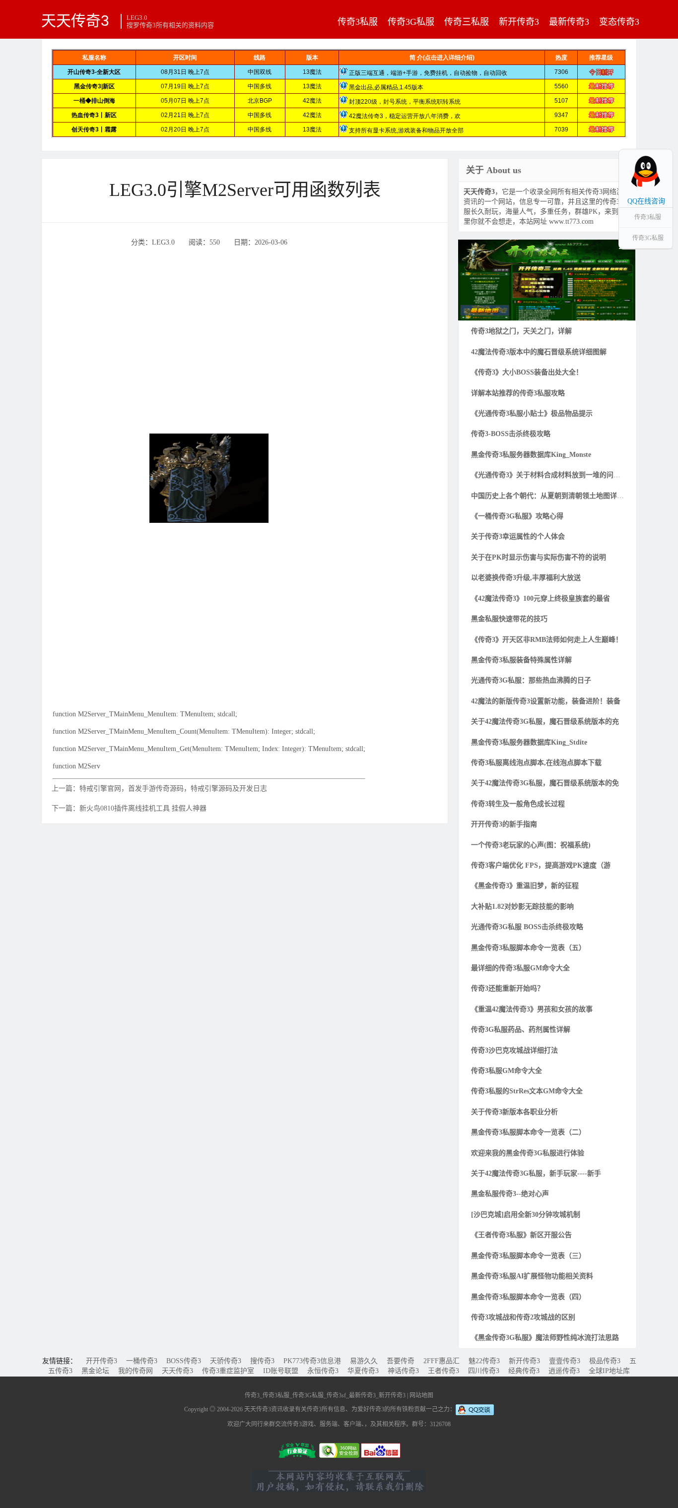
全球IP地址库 (609, 1371)
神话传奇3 (403, 1371)
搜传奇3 (262, 1361)
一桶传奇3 (141, 1361)
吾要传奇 (400, 1361)
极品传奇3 (604, 1361)
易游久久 (364, 1361)
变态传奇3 (619, 22)
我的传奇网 (135, 1371)
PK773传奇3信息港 (312, 1361)
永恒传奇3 (323, 1371)
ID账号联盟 (280, 1371)
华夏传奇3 (363, 1371)
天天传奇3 (75, 20)
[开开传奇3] (546, 279)
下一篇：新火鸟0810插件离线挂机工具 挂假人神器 (129, 808)
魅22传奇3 (484, 1361)
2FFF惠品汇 (441, 1361)
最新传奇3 (569, 22)
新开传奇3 (519, 22)
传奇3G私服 (411, 22)
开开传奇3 (101, 1361)
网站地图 (421, 1395)
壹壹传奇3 (564, 1361)
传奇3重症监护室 (228, 1371)
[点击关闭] (662, 149)
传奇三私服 (466, 22)
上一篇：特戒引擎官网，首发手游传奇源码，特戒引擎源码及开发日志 (159, 788)
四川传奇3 (483, 1371)
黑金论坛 (95, 1371)
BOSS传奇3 (183, 1361)
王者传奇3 (443, 1371)
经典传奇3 (524, 1371)
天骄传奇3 (225, 1361)
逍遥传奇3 (564, 1371)
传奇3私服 (358, 22)
